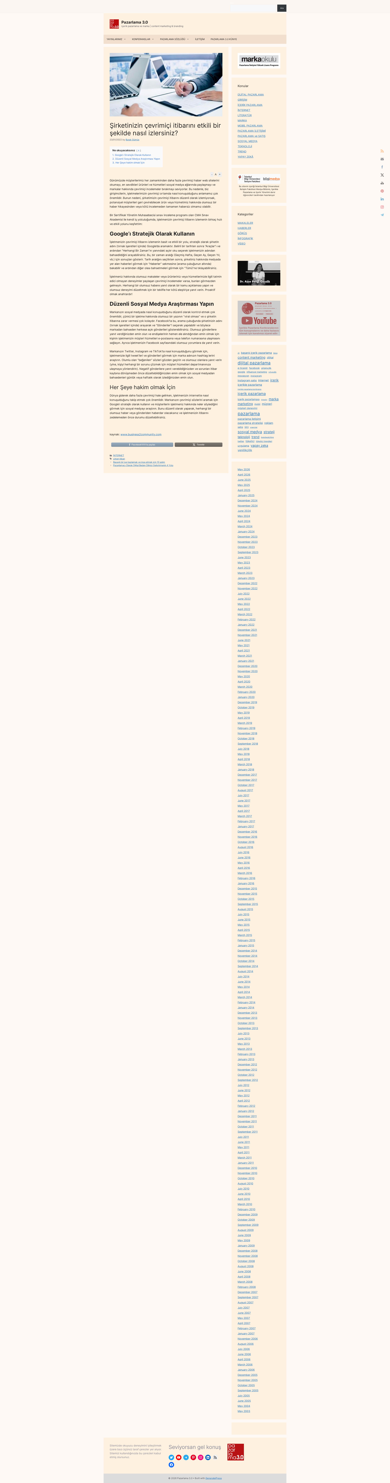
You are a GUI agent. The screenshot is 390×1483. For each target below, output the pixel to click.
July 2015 (243, 914)
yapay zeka (259, 445)
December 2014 (247, 950)
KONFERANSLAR (141, 39)
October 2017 (246, 785)
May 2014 (244, 986)
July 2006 (244, 1349)
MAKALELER (245, 222)
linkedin (264, 400)
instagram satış (247, 380)
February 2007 (247, 1328)
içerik (274, 380)
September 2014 (248, 966)
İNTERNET (118, 455)
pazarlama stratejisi (250, 423)
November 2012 (247, 1069)
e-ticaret (243, 368)
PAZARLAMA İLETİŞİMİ (252, 130)
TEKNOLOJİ (245, 146)
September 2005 (248, 1390)
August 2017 (245, 790)
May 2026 (244, 469)
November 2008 (248, 1255)
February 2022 (246, 619)
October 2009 (246, 1219)
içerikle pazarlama (250, 385)
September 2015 (248, 904)
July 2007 (244, 1307)
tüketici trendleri (264, 441)
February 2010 (246, 1209)
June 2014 (244, 981)
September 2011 (248, 1131)
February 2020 (247, 691)
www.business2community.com (141, 434)
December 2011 (247, 1116)
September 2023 (248, 552)
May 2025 (244, 485)
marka (274, 399)
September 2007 (248, 1297)
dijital (270, 357)
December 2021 (247, 629)
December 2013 (247, 1012)
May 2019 (244, 712)
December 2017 (247, 774)
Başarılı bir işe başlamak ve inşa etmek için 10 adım (139, 462)
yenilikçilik (245, 450)
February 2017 (246, 821)
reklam (268, 423)
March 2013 (245, 1049)
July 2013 (243, 1033)
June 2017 (244, 800)
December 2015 (247, 888)
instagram (256, 375)
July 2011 (243, 1136)
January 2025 (246, 495)
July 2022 (244, 593)
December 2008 (247, 1250)
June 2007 (244, 1312)
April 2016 (244, 867)
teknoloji (244, 437)
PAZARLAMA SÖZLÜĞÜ (172, 39)
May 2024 (244, 516)
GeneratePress (214, 1478)
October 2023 (246, 547)
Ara (231, 3)
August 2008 (246, 1266)
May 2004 (244, 1406)
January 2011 (246, 1162)
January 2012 (246, 1111)
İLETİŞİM (200, 39)
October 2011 (246, 1126)
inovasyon (243, 375)
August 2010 (245, 1183)
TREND (242, 151)
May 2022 (244, 604)
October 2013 (246, 1023)
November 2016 (247, 836)
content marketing (251, 357)
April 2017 (244, 810)
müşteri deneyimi (247, 408)
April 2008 (244, 1276)
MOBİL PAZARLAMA (250, 125)
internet (263, 380)
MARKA (242, 120)
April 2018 (244, 759)
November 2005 (248, 1380)
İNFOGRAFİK (245, 238)
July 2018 (243, 748)
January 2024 (246, 531)
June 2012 (244, 1090)
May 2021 (244, 645)
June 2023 (244, 557)
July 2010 (243, 1188)
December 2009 (248, 1214)
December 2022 (247, 583)
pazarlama (249, 413)
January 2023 (246, 578)
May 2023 (244, 562)
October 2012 (246, 1074)
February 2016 (246, 878)
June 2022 (244, 598)
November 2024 (248, 505)
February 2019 (246, 728)
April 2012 (244, 1100)
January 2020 (246, 697)
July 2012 (243, 1085)
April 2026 (244, 474)
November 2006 (248, 1338)
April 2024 (244, 521)
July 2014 (243, 976)
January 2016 (246, 883)
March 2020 (245, 686)
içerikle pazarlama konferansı (249, 389)
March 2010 (245, 1204)
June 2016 (244, 857)
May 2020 (244, 676)
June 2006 (244, 1354)
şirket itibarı (119, 458)
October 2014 (246, 961)
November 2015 (247, 893)
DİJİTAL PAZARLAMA (251, 94)
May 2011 (243, 1147)
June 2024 (244, 510)
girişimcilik (266, 368)
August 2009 (246, 1230)
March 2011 (245, 1157)
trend (255, 437)
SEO (247, 427)
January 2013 (246, 1059)
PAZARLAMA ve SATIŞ (252, 136)
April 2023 (244, 567)
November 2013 (247, 1017)
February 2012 (246, 1105)
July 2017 (243, 795)
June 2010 (244, 1193)
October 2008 (246, 1261)
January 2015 (246, 945)
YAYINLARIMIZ (114, 39)
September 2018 (248, 743)
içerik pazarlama (252, 393)
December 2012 (247, 1064)
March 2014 (245, 997)
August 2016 (245, 847)
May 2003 (244, 1411)
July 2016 (243, 852)
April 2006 (244, 1359)
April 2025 (244, 490)
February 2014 (246, 1002)
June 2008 (244, 1271)
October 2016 (246, 842)
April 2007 (244, 1323)
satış (240, 427)
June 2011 (244, 1142)
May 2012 (244, 1095)
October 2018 (246, 738)
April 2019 (244, 717)
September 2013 (248, 1028)
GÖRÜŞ (242, 233)
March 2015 (245, 935)
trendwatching (267, 437)
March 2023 (245, 572)
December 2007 (247, 1292)
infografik (272, 372)
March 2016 (245, 873)
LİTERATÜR (245, 115)
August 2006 (246, 1343)
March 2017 (245, 816)
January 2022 (246, 624)
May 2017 (244, 805)
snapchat (253, 427)
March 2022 (245, 614)
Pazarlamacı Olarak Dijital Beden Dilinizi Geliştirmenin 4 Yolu (143, 465)
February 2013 (246, 1054)
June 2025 (244, 479)
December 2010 (247, 1168)
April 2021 (244, 650)
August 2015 (245, 909)
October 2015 (246, 898)
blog (275, 353)
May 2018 (244, 754)
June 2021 (244, 640)
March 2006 (245, 1364)
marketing (245, 404)
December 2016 (247, 831)
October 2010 (246, 1178)
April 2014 (244, 992)
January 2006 (246, 1369)
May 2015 (244, 924)
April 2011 (244, 1152)
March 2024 (245, 526)
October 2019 (246, 707)
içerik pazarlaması (249, 399)
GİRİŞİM (242, 99)
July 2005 (244, 1395)
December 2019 (247, 702)
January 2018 (246, 769)
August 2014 (245, 971)
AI (238, 353)
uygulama (243, 445)
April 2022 (244, 609)
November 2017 (247, 779)
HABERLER (244, 228)
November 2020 (248, 671)
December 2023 (247, 536)
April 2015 (244, 929)
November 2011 (247, 1121)
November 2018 (247, 733)
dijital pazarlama (254, 362)
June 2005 (244, 1400)
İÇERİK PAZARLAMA (250, 105)
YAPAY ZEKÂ (245, 156)
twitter (241, 441)
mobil (257, 404)
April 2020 (244, 681)
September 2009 (248, 1224)
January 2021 (246, 660)
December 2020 (247, 666)
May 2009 (244, 1240)
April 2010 (244, 1199)
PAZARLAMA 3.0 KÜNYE (224, 39)
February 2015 (246, 940)
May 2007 (244, 1318)
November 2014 (247, 955)
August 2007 (246, 1302)
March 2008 (245, 1281)
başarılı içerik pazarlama (256, 352)
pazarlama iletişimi (249, 418)
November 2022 (247, 588)
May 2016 (244, 862)
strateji (269, 432)
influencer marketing (257, 372)
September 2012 (248, 1080)
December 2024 (247, 500)
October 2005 (246, 1385)
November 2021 (247, 635)
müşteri (267, 404)
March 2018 (245, 764)
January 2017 (246, 826)
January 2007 (246, 1333)
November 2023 (248, 541)
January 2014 (246, 1007)
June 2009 (244, 1235)
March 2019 (245, 723)
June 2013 (244, 1038)
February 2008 (247, 1287)
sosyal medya (250, 431)
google (241, 371)
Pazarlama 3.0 (134, 22)
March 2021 (245, 655)
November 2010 (247, 1173)
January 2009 (246, 1245)
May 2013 (244, 1043)
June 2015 (244, 919)
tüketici (250, 441)
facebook (254, 368)
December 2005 (247, 1374)
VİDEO (241, 243)
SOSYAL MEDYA (247, 141)
